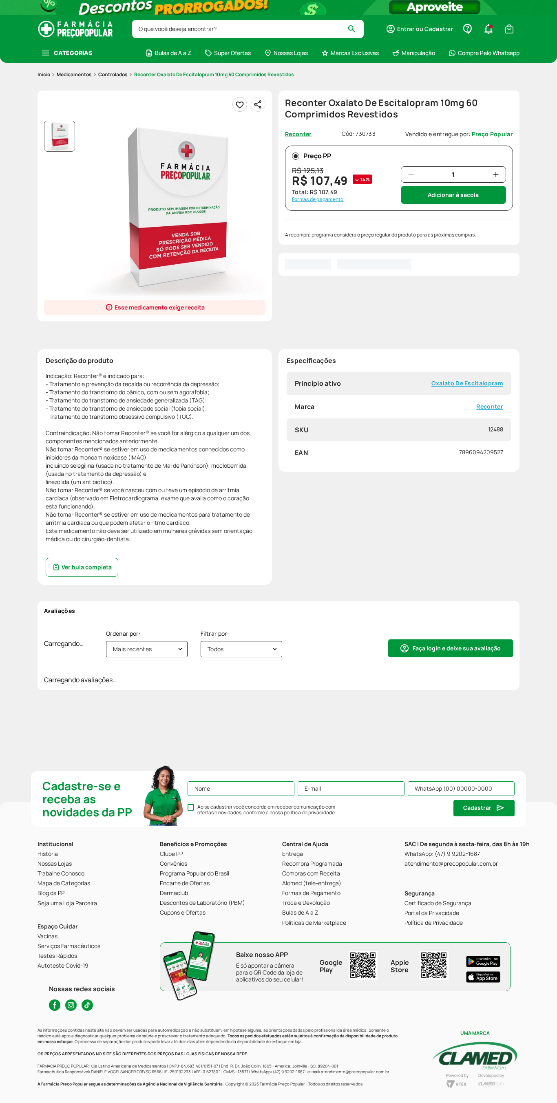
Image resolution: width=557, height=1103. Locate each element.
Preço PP (317, 155)
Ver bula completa (87, 567)
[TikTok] (87, 1005)
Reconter (489, 406)
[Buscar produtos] (355, 29)
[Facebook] (54, 1005)
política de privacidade (309, 812)
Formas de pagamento (318, 199)
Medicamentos (74, 74)
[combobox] (248, 29)
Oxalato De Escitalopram (467, 383)
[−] (411, 174)
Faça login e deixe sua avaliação (457, 648)
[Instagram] (71, 1005)
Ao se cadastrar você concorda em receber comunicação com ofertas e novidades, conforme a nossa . (266, 810)
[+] (496, 174)
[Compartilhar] (258, 104)
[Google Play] (483, 961)
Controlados (113, 74)
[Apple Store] (483, 977)
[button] (419, 29)
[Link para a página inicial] (44, 74)
